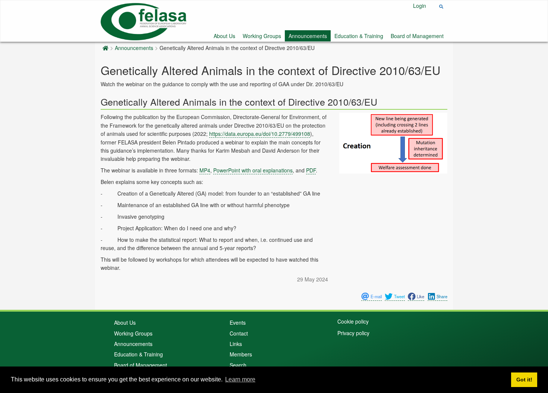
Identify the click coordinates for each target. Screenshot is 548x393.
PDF (311, 170)
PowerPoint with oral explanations (253, 170)
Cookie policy (353, 321)
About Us (224, 36)
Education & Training (358, 36)
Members (241, 354)
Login (419, 5)
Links (236, 343)
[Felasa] (143, 20)
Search (238, 365)
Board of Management (417, 36)
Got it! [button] (524, 380)
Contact (239, 333)
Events (238, 322)
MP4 (204, 170)
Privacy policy (353, 333)
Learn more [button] (240, 379)
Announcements (308, 36)
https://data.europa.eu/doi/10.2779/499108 (259, 133)
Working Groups (262, 36)
